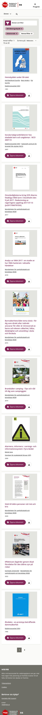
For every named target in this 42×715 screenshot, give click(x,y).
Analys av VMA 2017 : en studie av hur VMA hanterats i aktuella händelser (20, 263)
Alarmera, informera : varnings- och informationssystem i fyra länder (20, 447)
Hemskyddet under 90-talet (17, 77)
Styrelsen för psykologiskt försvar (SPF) (18, 455)
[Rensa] (31, 33)
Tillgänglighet (6, 683)
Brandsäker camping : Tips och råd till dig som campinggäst (20, 389)
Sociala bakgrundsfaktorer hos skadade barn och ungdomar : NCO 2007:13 (20, 137)
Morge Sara (9, 452)
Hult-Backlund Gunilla (12, 80)
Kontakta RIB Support (9, 698)
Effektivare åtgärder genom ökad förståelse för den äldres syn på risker (19, 564)
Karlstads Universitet (12, 571)
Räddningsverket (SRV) (12, 86)
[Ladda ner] (29, 95)
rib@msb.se (6, 705)
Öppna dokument (16, 95)
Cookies (4, 687)
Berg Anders (25, 80)
